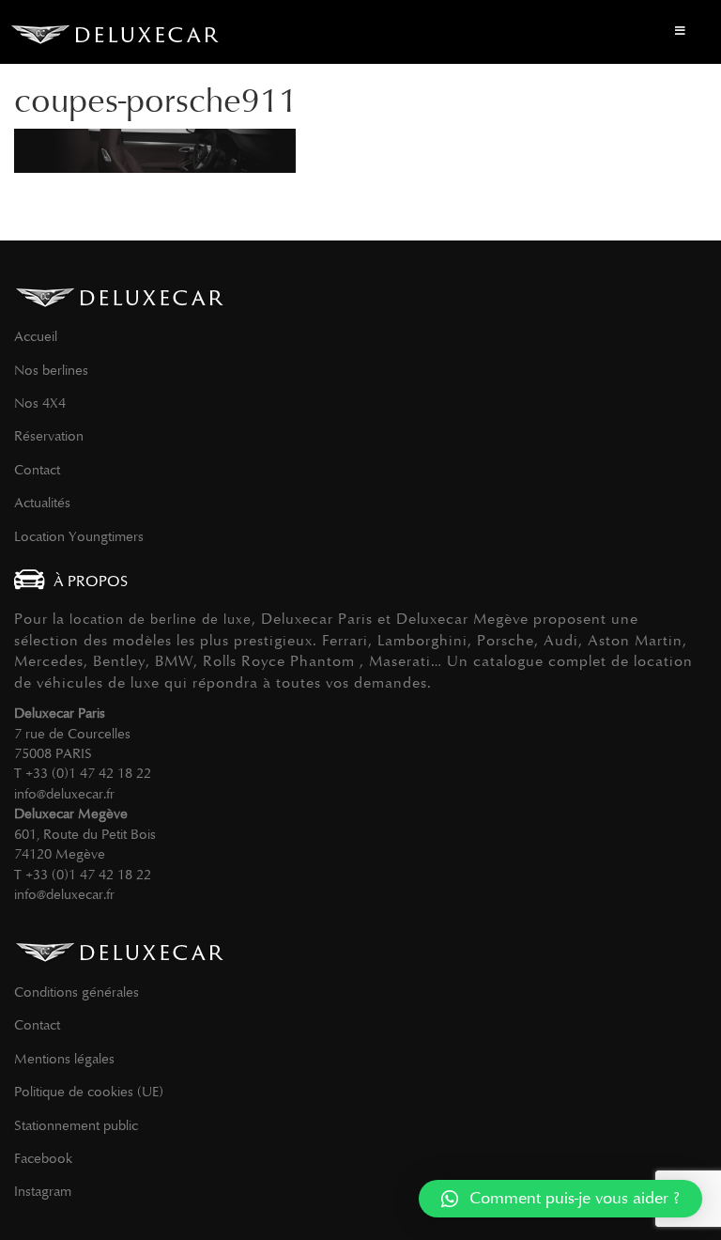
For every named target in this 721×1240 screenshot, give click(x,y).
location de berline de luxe (160, 619)
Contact (37, 469)
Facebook (43, 1158)
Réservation (49, 435)
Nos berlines (51, 370)
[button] (560, 1198)
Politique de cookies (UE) (88, 1091)
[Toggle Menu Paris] (679, 31)
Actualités (42, 502)
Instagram (42, 1191)
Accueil (35, 336)
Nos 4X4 (40, 403)
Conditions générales (76, 992)
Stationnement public (76, 1125)
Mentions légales (64, 1058)
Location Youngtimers (79, 536)
